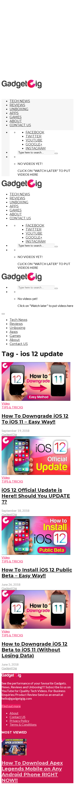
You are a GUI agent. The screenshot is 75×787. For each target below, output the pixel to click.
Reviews (17, 105)
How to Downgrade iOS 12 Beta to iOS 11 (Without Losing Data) (34, 649)
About (16, 121)
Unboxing (19, 109)
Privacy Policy (19, 721)
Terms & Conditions (23, 724)
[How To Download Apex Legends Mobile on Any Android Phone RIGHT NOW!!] (14, 754)
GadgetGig (9, 434)
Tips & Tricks (12, 407)
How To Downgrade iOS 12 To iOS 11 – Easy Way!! (35, 419)
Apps (14, 113)
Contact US (20, 125)
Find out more (11, 706)
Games (16, 117)
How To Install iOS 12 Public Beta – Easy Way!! (37, 572)
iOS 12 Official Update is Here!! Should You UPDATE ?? (36, 496)
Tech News (20, 101)
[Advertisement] (37, 39)
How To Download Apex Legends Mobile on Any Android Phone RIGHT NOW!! (32, 771)
